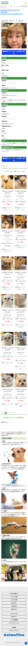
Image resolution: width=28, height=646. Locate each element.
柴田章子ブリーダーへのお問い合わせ (14, 52)
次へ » (14, 412)
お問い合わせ (14, 609)
